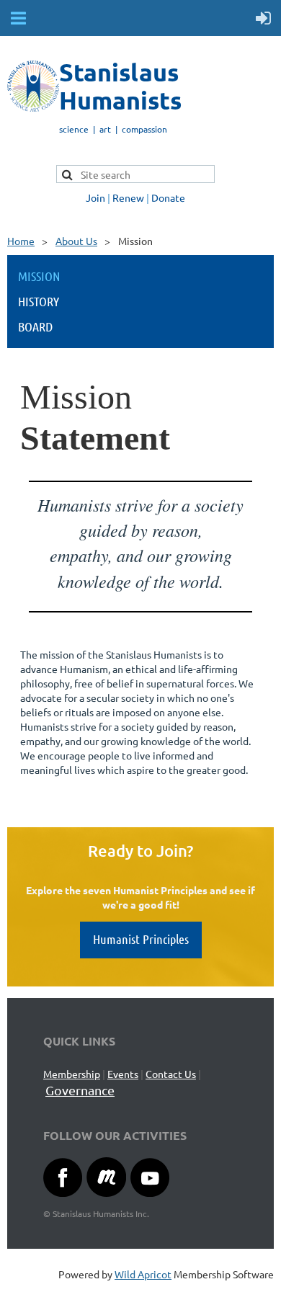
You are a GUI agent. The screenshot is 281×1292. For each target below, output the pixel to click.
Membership (71, 1073)
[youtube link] (149, 1192)
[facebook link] (62, 1192)
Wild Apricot (143, 1274)
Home (21, 240)
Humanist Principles (141, 939)
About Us (76, 240)
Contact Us (171, 1073)
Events (122, 1073)
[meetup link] (106, 1192)
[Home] (33, 107)
